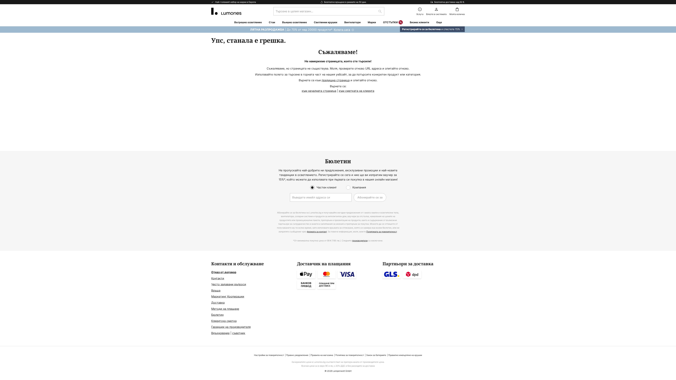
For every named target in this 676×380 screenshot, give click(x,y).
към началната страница (319, 91)
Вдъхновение (220, 333)
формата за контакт (317, 231)
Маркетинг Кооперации (227, 296)
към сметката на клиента (356, 91)
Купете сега (342, 29)
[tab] (252, 298)
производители (360, 240)
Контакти (217, 278)
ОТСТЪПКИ (390, 22)
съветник (238, 333)
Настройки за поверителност (269, 355)
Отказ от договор (223, 272)
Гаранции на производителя (231, 327)
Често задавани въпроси (228, 284)
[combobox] (329, 11)
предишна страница (336, 80)
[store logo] (226, 11)
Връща (215, 290)
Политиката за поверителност (381, 231)
